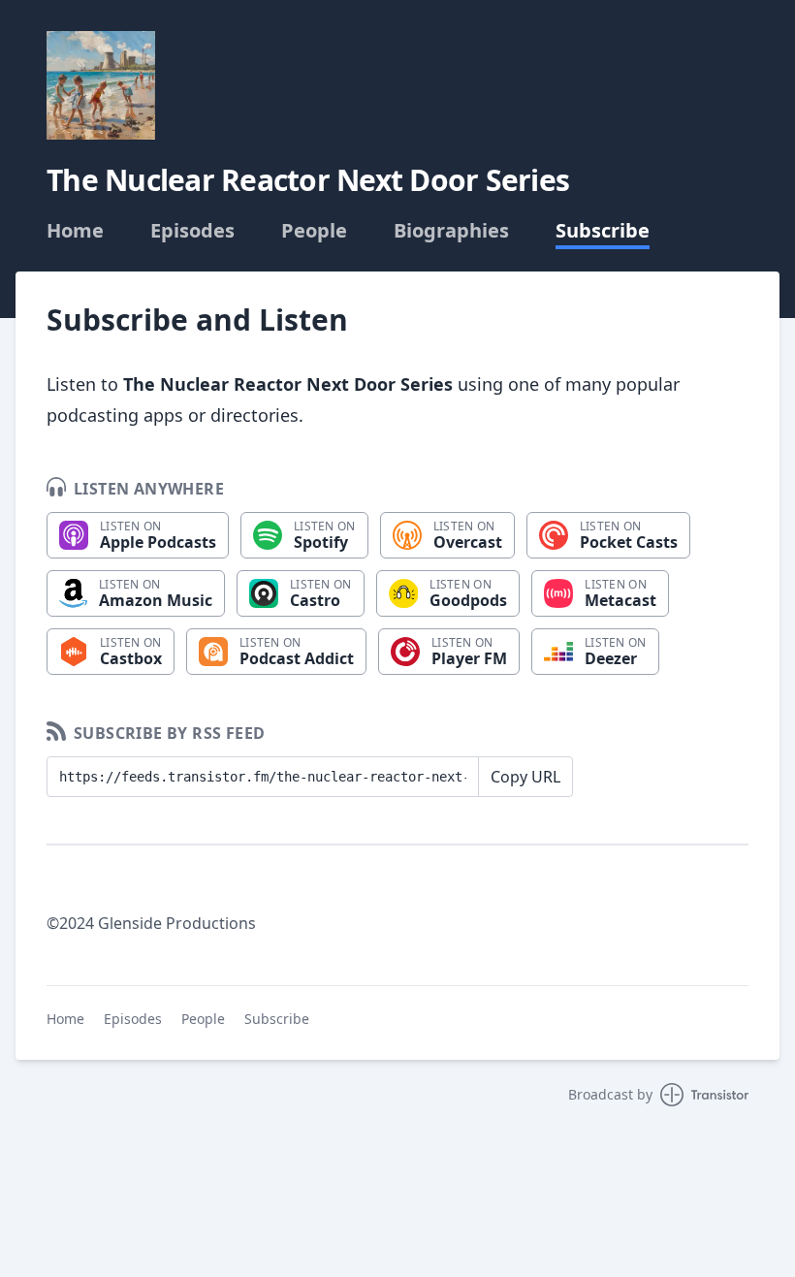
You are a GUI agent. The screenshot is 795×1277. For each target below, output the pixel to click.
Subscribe (603, 230)
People (314, 230)
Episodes (192, 230)
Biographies (451, 230)
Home (75, 230)
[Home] (101, 85)
